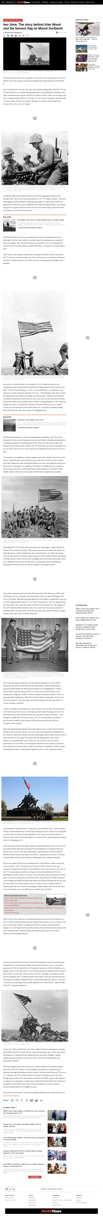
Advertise (55, 1197)
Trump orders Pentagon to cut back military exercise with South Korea (94, 67)
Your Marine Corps (12, 20)
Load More (34, 1177)
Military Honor (90, 2)
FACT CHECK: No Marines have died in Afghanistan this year (87, 619)
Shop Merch (32, 1205)
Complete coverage (11, 912)
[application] (88, 29)
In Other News (9, 1107)
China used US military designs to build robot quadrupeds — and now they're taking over (86, 39)
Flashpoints (45, 2)
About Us (79, 1197)
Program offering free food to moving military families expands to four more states (22, 1152)
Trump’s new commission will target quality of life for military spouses (22, 1125)
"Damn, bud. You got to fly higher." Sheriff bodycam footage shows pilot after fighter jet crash (93, 58)
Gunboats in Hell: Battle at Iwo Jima (30, 420)
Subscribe (32, 1197)
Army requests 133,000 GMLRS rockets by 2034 (92, 47)
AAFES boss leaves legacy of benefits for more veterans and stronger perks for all (24, 1112)
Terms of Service (10, 1200)
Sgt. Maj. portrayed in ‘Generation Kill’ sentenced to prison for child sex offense (86, 645)
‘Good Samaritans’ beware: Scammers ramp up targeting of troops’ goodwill (24, 1139)
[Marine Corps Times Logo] (23, 2)
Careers (78, 1200)
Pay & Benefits (35, 2)
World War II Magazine (11, 1095)
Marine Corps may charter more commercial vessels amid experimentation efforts (87, 611)
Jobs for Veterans (81, 1202)
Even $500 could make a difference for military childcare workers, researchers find (23, 1165)
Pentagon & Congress (56, 2)
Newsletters (32, 1200)
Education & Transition (77, 2)
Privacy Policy (9, 1197)
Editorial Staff (56, 1205)
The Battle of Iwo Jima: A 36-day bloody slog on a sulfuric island (40, 220)
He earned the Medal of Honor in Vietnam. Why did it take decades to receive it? (88, 636)
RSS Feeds (32, 1202)
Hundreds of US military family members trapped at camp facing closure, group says (87, 627)
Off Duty (67, 2)
